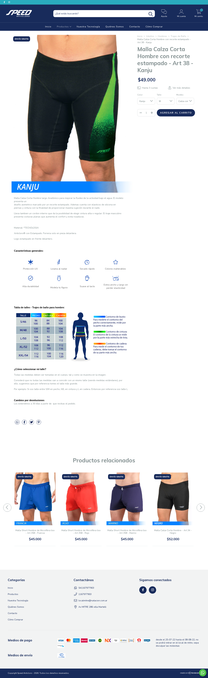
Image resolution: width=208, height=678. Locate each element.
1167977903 (84, 594)
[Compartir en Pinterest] (38, 423)
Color (140, 94)
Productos (63, 26)
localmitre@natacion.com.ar (92, 600)
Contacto (134, 26)
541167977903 (86, 587)
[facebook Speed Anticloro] (4, 2)
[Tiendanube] (190, 673)
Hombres (162, 36)
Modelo (179, 94)
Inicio (48, 26)
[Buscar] (150, 14)
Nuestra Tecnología (88, 26)
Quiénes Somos (114, 26)
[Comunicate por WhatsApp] (202, 672)
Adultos (150, 36)
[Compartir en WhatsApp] (17, 423)
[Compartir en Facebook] (24, 423)
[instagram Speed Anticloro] (9, 2)
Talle (159, 94)
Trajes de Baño (178, 36)
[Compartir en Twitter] (32, 423)
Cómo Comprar (154, 26)
